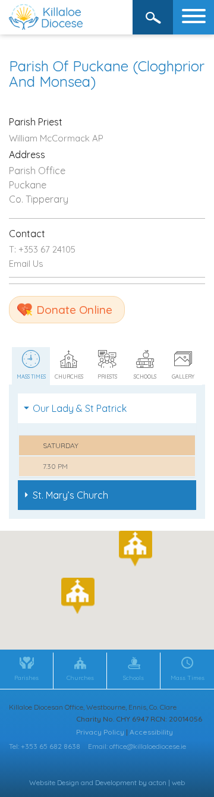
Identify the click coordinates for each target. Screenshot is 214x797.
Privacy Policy (100, 731)
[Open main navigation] (193, 17)
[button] (77, 596)
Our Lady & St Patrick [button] (80, 408)
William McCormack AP (56, 138)
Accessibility (151, 731)
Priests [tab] (107, 376)
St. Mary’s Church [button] (70, 495)
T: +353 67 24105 (42, 249)
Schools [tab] (145, 376)
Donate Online (74, 310)
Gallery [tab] (183, 376)
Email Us (26, 263)
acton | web (167, 782)
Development (116, 782)
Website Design (54, 782)
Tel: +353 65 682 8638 (44, 746)
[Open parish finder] (153, 17)
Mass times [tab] (31, 376)
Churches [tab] (69, 376)
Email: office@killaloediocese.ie (137, 746)
